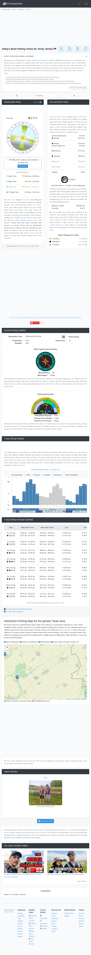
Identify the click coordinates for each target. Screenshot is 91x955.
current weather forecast (23, 220)
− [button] (7, 650)
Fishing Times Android (32, 918)
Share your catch (46, 821)
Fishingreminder (14, 4)
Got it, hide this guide (79, 88)
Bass (45, 778)
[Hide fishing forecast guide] (86, 56)
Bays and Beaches (12, 642)
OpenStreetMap (75, 699)
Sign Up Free (23, 166)
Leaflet (67, 699)
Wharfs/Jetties (45, 642)
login (11, 894)
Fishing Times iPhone (32, 926)
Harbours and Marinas (30, 642)
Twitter (44, 928)
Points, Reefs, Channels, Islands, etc (66, 642)
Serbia (14, 9)
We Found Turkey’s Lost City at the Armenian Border (65, 874)
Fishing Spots (6, 9)
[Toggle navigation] (86, 4)
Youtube (45, 926)
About (81, 916)
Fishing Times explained (54, 915)
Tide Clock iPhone (31, 941)
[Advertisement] (45, 27)
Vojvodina (21, 9)
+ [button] (7, 647)
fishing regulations (65, 630)
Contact (81, 913)
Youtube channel (15, 832)
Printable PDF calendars (14, 611)
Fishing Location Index (54, 928)
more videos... (82, 881)
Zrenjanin (43, 60)
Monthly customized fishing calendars (19, 609)
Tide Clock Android (31, 933)
